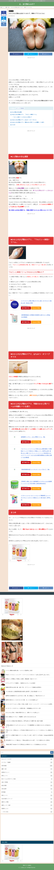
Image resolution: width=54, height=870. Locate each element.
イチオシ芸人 (27, 811)
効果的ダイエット (27, 772)
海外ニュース (27, 795)
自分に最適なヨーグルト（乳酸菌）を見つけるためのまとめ (21, 716)
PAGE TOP (51, 843)
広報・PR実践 (27, 782)
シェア (4, 14)
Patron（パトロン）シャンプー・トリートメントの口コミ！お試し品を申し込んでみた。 (28, 674)
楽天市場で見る (26, 308)
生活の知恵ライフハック (27, 798)
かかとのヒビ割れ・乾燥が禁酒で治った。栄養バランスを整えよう (22, 712)
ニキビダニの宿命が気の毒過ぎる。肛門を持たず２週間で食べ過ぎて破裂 (24, 720)
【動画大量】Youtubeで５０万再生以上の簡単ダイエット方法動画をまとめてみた (26, 744)
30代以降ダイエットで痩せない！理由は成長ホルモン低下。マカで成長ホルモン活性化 (28, 740)
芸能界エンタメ (27, 808)
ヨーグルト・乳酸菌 (27, 762)
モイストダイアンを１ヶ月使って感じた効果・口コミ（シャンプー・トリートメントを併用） (29, 704)
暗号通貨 (27, 792)
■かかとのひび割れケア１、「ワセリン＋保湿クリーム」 (24, 114)
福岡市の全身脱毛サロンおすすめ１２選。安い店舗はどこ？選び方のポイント (25, 695)
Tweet (3, 20)
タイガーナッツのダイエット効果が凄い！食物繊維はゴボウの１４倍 (23, 708)
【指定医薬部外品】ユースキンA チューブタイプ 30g (35, 469)
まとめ (13, 124)
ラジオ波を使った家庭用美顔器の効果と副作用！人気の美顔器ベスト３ (24, 691)
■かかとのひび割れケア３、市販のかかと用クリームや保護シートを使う (27, 122)
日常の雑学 (27, 788)
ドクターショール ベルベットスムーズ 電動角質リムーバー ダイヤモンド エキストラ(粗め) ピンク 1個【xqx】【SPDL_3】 (36, 497)
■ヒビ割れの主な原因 (16, 112)
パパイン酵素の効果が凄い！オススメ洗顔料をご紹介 (19, 670)
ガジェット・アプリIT (27, 759)
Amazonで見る (36, 308)
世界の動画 (27, 765)
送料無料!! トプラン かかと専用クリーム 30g (33, 436)
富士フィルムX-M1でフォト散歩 (27, 778)
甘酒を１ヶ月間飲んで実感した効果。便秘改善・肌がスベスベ (21, 678)
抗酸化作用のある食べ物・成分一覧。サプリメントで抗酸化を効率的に (24, 687)
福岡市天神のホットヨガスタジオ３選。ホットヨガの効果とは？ (22, 699)
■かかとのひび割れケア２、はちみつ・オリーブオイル (23, 119)
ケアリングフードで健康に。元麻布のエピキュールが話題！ (21, 683)
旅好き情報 (27, 785)
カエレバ (26, 305)
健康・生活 (27, 768)
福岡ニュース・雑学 (27, 805)
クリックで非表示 (20, 108)
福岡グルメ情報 (27, 801)
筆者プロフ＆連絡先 (27, 865)
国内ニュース (27, 775)
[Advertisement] (31, 68)
